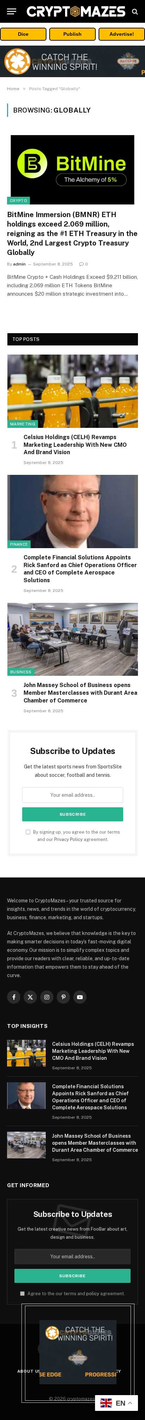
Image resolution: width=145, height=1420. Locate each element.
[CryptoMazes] (76, 11)
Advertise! (121, 34)
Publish (72, 34)
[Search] (134, 11)
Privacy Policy (68, 839)
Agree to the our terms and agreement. (75, 1293)
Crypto (18, 200)
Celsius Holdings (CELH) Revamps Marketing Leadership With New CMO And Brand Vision (75, 445)
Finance (19, 544)
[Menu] (11, 11)
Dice (23, 34)
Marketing (22, 424)
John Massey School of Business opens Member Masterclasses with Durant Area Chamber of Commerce (80, 693)
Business (21, 672)
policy (92, 1293)
